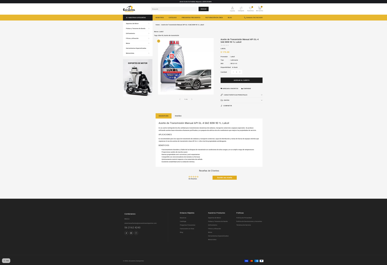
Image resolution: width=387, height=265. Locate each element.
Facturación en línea (187, 228)
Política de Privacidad (244, 218)
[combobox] (174, 9)
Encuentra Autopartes (136, 261)
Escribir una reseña (224, 178)
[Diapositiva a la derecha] (192, 100)
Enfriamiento (130, 33)
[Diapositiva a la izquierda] (180, 100)
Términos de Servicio (243, 225)
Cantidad (224, 72)
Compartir (227, 106)
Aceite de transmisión (171, 35)
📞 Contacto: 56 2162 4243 (253, 17)
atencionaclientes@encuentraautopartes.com (140, 223)
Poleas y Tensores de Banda (135, 28)
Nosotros (183, 218)
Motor (128, 43)
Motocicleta (130, 53)
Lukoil (161, 31)
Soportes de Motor (132, 23)
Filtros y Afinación (132, 38)
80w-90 (160, 35)
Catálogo (173, 17)
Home (158, 25)
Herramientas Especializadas (136, 48)
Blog (181, 232)
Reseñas (178, 116)
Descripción (163, 116)
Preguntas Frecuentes (187, 225)
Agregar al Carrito (242, 80)
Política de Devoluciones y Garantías (249, 221)
